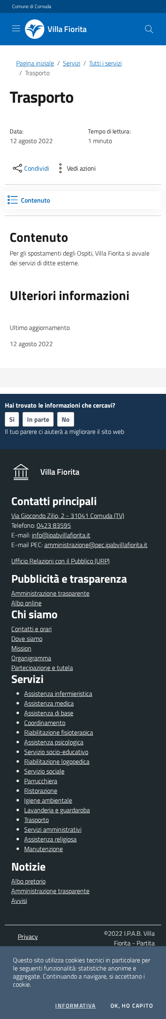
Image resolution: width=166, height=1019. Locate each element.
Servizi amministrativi (52, 829)
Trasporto (36, 820)
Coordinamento (44, 722)
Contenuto (35, 200)
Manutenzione (43, 849)
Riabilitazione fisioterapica (58, 732)
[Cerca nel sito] (149, 29)
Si (12, 419)
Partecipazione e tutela (42, 667)
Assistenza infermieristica (58, 693)
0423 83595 (54, 525)
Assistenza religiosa (50, 839)
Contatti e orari (31, 629)
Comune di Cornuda (31, 6)
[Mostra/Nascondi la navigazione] (16, 28)
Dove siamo (26, 638)
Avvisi (19, 900)
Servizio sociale (44, 771)
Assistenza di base (48, 713)
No (66, 419)
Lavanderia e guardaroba (57, 810)
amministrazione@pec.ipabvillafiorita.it (95, 545)
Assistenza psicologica (53, 742)
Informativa (75, 1005)
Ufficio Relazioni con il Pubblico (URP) (60, 561)
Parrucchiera (40, 781)
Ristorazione (40, 790)
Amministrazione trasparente (50, 593)
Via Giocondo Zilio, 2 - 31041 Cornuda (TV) (67, 515)
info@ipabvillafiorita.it (61, 535)
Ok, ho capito (131, 1005)
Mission (21, 648)
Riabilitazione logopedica (56, 761)
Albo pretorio (28, 881)
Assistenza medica (49, 703)
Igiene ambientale (48, 800)
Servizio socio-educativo (56, 752)
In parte (38, 419)
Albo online (26, 603)
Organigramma (31, 658)
